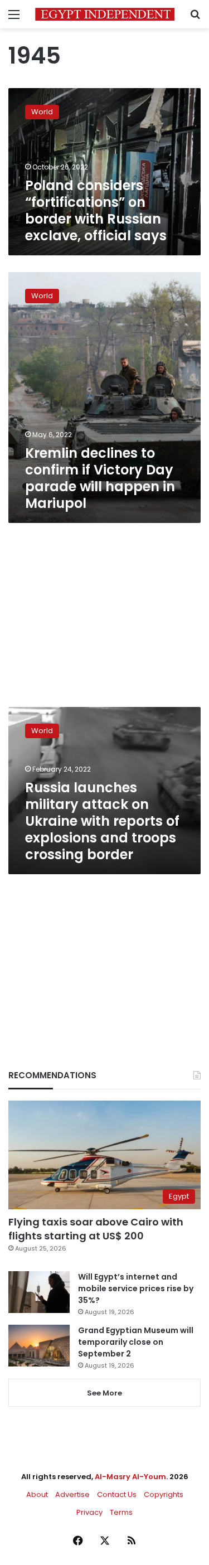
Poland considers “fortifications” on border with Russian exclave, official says (96, 210)
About (37, 1494)
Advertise (72, 1494)
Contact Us (117, 1494)
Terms (121, 1512)
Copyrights (163, 1494)
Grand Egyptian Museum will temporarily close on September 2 (135, 1342)
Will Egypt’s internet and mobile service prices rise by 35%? (135, 1288)
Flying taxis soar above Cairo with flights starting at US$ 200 (95, 1229)
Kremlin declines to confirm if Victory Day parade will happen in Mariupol (100, 478)
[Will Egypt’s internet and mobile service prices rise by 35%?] (39, 1292)
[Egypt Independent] (104, 14)
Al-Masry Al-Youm (130, 1476)
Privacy (89, 1512)
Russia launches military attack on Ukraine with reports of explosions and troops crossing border (102, 821)
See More (104, 1393)
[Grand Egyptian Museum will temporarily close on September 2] (39, 1346)
